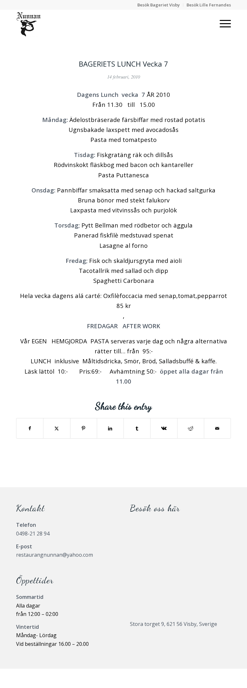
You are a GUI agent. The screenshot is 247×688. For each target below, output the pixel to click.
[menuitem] (158, 5)
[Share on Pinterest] (83, 428)
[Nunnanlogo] (28, 23)
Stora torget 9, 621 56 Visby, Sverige (173, 624)
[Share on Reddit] (191, 428)
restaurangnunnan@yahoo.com (54, 554)
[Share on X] (56, 428)
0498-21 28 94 (33, 533)
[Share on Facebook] (29, 428)
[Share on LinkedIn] (110, 428)
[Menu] (222, 23)
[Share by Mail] (217, 428)
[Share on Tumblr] (137, 428)
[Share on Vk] (164, 428)
